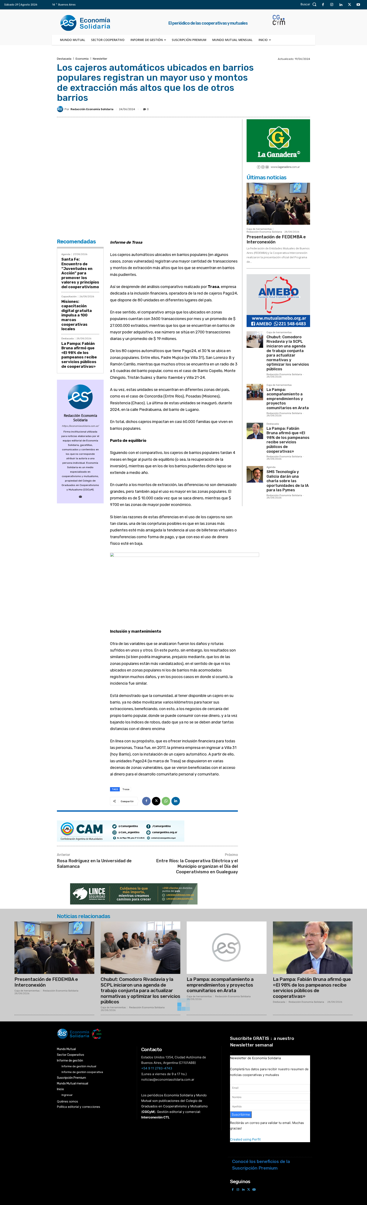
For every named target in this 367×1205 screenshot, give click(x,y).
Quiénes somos (67, 1101)
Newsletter (100, 58)
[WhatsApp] (166, 801)
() (148, 1112)
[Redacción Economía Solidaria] (61, 109)
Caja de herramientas (259, 229)
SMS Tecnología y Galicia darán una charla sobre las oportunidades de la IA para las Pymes (288, 480)
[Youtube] (358, 4)
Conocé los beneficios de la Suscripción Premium (261, 1165)
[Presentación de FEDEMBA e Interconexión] (278, 204)
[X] (349, 4)
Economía (82, 58)
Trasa (125, 789)
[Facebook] (323, 4)
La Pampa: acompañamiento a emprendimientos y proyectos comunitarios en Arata (288, 398)
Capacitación (69, 296)
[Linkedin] (340, 4)
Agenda (65, 254)
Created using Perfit (245, 1139)
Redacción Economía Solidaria (92, 109)
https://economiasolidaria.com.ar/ (80, 426)
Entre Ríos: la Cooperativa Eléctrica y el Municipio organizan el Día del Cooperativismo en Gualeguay (197, 866)
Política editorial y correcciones (78, 1106)
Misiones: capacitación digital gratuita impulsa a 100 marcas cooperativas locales (76, 315)
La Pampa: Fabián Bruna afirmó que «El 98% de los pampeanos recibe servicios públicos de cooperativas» (79, 355)
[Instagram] (331, 4)
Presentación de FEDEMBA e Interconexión (46, 982)
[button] (310, 4)
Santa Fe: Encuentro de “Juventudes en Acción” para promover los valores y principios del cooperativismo (80, 273)
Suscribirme (241, 1114)
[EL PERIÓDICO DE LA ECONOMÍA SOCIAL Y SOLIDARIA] (140, 1034)
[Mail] (80, 495)
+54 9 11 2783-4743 (156, 1068)
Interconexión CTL (155, 1117)
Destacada (64, 58)
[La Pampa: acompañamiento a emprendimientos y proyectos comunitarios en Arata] (255, 392)
